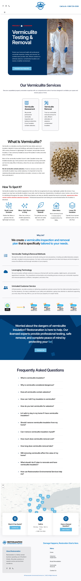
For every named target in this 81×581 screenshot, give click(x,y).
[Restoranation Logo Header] (40, 2)
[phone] (9, 6)
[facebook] (3, 6)
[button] (48, 496)
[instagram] (6, 6)
